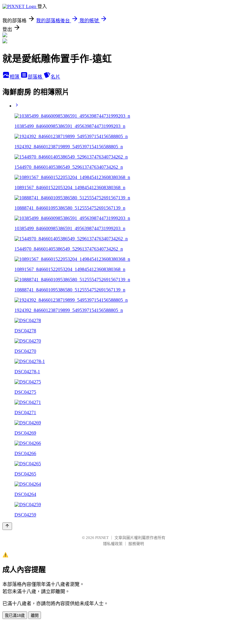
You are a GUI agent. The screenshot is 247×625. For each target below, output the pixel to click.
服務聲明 (136, 543)
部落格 (35, 76)
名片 (55, 76)
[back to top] (7, 526)
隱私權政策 (113, 543)
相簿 (15, 76)
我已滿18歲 (15, 615)
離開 (35, 615)
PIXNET (102, 537)
